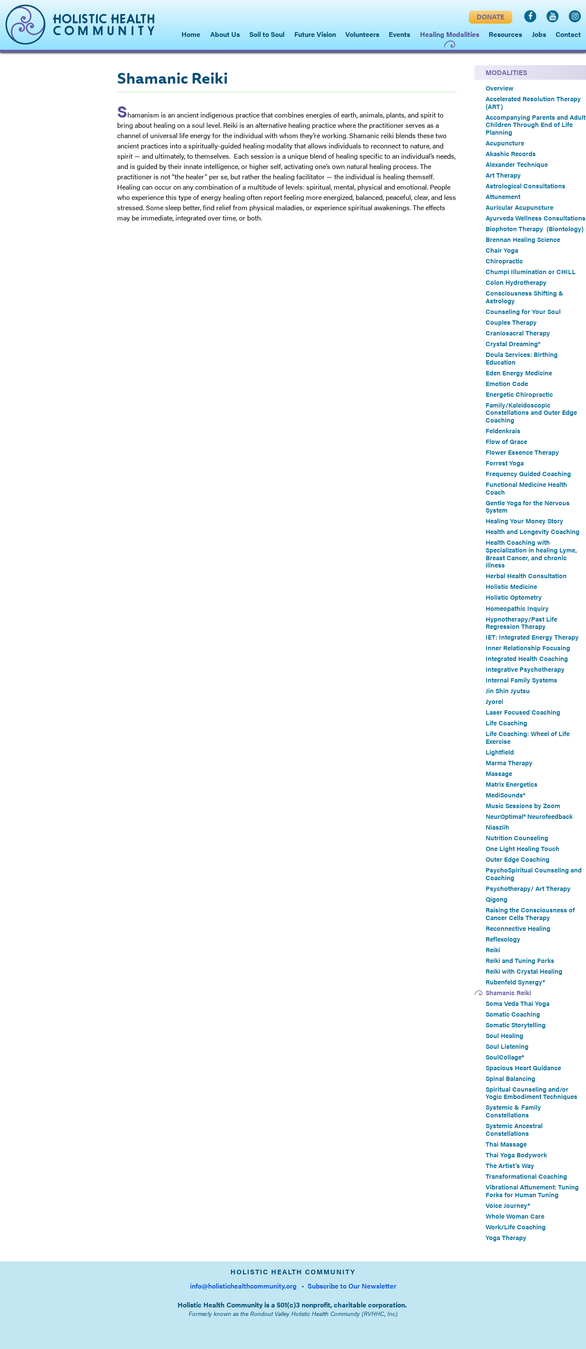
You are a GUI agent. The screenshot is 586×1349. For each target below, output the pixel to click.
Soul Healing (504, 1035)
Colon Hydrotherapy (516, 282)
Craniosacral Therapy (518, 333)
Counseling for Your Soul (523, 311)
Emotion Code (507, 383)
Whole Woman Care (515, 1216)
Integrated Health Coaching (527, 658)
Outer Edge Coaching (518, 859)
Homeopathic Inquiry (517, 608)
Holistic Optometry (514, 597)
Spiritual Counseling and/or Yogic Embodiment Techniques (531, 1092)
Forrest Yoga (505, 463)
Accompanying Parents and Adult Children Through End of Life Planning (536, 124)
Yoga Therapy (506, 1237)
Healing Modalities (449, 34)
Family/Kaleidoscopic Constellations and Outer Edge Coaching (531, 412)
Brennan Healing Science (523, 239)
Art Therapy (503, 175)
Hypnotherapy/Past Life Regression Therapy (521, 622)
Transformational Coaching (526, 1176)
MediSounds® (505, 795)
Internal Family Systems (521, 680)
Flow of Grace (506, 441)
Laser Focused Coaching (523, 712)
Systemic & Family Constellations (513, 1110)
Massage (499, 773)
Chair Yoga (502, 250)
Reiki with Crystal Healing (524, 971)
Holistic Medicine (511, 586)
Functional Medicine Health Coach (526, 487)
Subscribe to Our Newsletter (352, 1286)
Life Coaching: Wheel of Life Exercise (528, 737)
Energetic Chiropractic (519, 394)
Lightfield (500, 752)
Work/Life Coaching (516, 1227)
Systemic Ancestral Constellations (514, 1129)
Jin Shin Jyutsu (508, 690)
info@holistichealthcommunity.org (243, 1286)
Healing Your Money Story (524, 521)
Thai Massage (506, 1144)
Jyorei (494, 701)
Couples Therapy (511, 322)
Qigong (496, 899)
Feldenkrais (503, 431)
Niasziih (497, 827)
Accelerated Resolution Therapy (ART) (533, 102)
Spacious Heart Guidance (523, 1067)
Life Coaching (506, 723)
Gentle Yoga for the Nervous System (528, 506)
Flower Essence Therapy (522, 452)
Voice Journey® (508, 1205)
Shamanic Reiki (508, 992)
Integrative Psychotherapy (525, 669)
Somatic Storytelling (516, 1025)
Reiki (493, 950)
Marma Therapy (509, 763)
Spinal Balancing (510, 1078)
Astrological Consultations (525, 186)
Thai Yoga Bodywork (516, 1155)
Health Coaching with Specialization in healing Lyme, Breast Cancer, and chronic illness (531, 553)
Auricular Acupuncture (519, 207)
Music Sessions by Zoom (523, 805)
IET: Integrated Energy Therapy (532, 637)
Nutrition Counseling (517, 838)
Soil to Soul (266, 34)
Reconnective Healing (518, 928)
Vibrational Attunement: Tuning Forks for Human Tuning (532, 1190)
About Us (225, 34)
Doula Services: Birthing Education (522, 357)
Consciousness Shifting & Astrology (525, 296)
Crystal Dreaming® (513, 343)
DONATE (490, 16)
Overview (500, 88)
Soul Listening (507, 1046)
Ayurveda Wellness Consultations (536, 218)
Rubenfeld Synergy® (515, 982)
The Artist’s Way (510, 1165)
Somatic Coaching (513, 1014)
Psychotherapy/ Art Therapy (528, 888)
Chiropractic (504, 261)
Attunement (503, 196)
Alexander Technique (517, 164)
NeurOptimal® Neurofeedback (529, 816)
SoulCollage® (505, 1057)
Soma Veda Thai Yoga (518, 1003)
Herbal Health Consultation (526, 575)
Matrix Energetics (512, 784)
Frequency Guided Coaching (528, 473)
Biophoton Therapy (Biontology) (534, 228)
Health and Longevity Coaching (533, 531)
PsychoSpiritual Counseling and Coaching (534, 873)
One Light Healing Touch (522, 848)
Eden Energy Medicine (519, 373)
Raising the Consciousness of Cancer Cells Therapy (530, 913)
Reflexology (503, 939)
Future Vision (315, 34)
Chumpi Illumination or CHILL (531, 271)
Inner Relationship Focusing (528, 648)
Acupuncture (505, 143)
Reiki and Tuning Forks (520, 960)
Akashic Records (511, 153)
